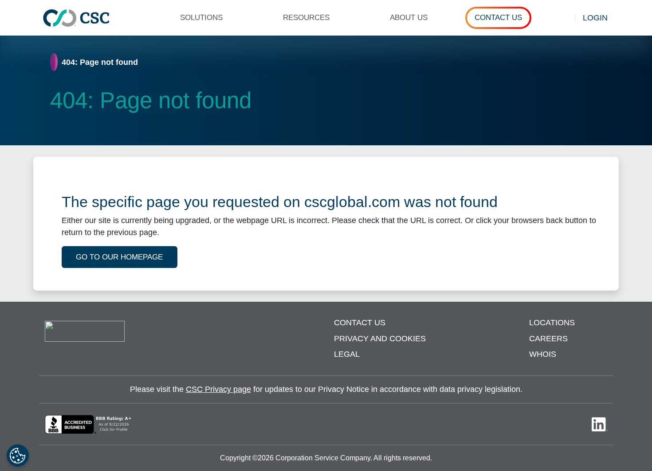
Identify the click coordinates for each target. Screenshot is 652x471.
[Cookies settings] (18, 455)
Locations (552, 322)
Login (595, 17)
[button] (205, 18)
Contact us (359, 322)
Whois (542, 354)
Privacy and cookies (380, 338)
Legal (347, 354)
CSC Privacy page (218, 389)
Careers (548, 338)
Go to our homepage (119, 257)
